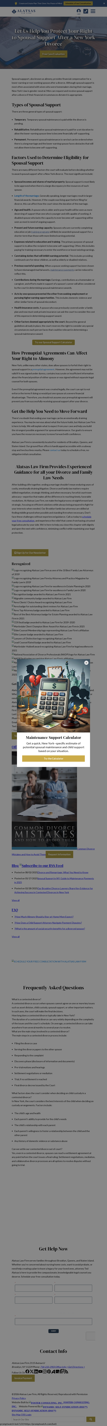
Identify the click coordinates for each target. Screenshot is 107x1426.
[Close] (86, 663)
